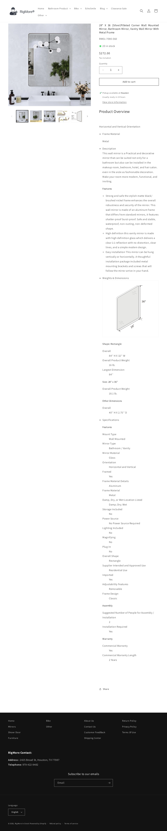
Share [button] (106, 689)
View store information (114, 102)
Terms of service (71, 823)
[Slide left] (11, 116)
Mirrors (12, 726)
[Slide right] (87, 116)
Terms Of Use (129, 732)
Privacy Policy (129, 726)
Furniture (13, 738)
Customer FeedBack (94, 732)
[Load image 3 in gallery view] (50, 116)
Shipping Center (92, 738)
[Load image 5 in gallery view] (77, 116)
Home (11, 720)
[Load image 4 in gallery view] (63, 116)
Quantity (103, 63)
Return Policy (129, 720)
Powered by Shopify (38, 823)
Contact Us (90, 726)
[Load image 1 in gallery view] (22, 116)
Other (49, 726)
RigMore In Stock (22, 823)
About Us (89, 720)
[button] (59, 8)
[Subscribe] (109, 783)
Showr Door (14, 732)
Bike (48, 720)
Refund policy (55, 823)
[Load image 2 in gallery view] (36, 116)
